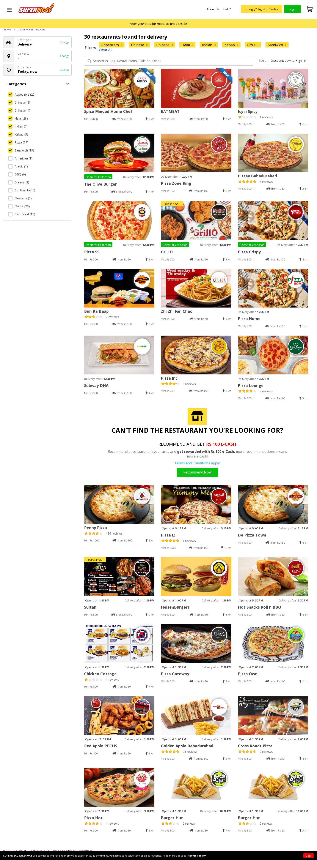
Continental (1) (25, 190)
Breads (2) (22, 182)
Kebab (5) (21, 134)
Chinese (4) (22, 110)
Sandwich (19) (24, 150)
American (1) (23, 158)
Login (292, 9)
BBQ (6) (20, 174)
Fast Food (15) (25, 214)
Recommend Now (197, 472)
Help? (227, 9)
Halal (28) (21, 118)
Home (7, 29)
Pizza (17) (21, 142)
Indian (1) (21, 126)
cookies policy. (197, 855)
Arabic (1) (21, 166)
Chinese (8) (22, 102)
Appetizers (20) (25, 94)
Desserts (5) (23, 198)
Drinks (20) (22, 206)
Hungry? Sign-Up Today (261, 9)
